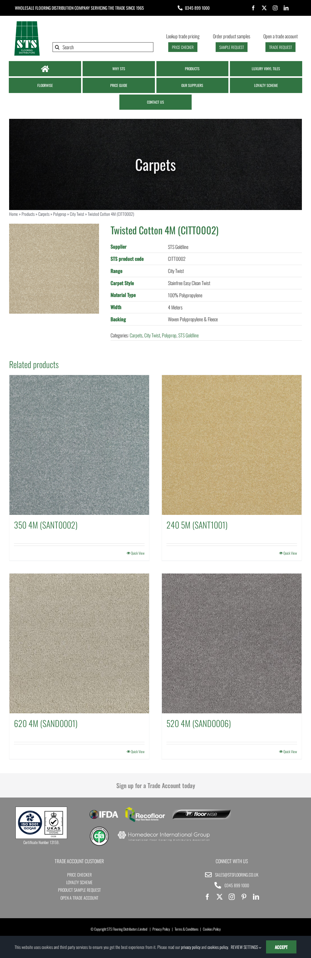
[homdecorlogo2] (163, 832)
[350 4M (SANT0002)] (79, 445)
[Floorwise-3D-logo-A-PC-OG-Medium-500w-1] (202, 812)
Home (13, 214)
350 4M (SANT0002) (45, 525)
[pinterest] (244, 897)
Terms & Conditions (186, 929)
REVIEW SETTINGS (245, 947)
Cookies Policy (212, 929)
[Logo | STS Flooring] (27, 22)
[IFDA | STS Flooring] (103, 811)
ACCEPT (281, 947)
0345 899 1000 (197, 8)
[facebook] (253, 7)
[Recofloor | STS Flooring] (145, 809)
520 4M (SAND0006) (198, 723)
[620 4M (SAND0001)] (79, 643)
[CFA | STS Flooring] (99, 828)
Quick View (138, 553)
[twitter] (264, 7)
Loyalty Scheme (79, 882)
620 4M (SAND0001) (45, 723)
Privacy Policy (161, 929)
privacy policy (190, 947)
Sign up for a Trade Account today (155, 785)
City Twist (77, 214)
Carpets (44, 214)
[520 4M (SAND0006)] (232, 643)
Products (28, 214)
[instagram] (275, 7)
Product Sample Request (79, 890)
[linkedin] (286, 7)
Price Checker (79, 874)
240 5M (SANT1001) (196, 525)
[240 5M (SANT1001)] (232, 445)
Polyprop (59, 214)
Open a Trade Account (79, 897)
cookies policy (217, 947)
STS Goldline (188, 335)
